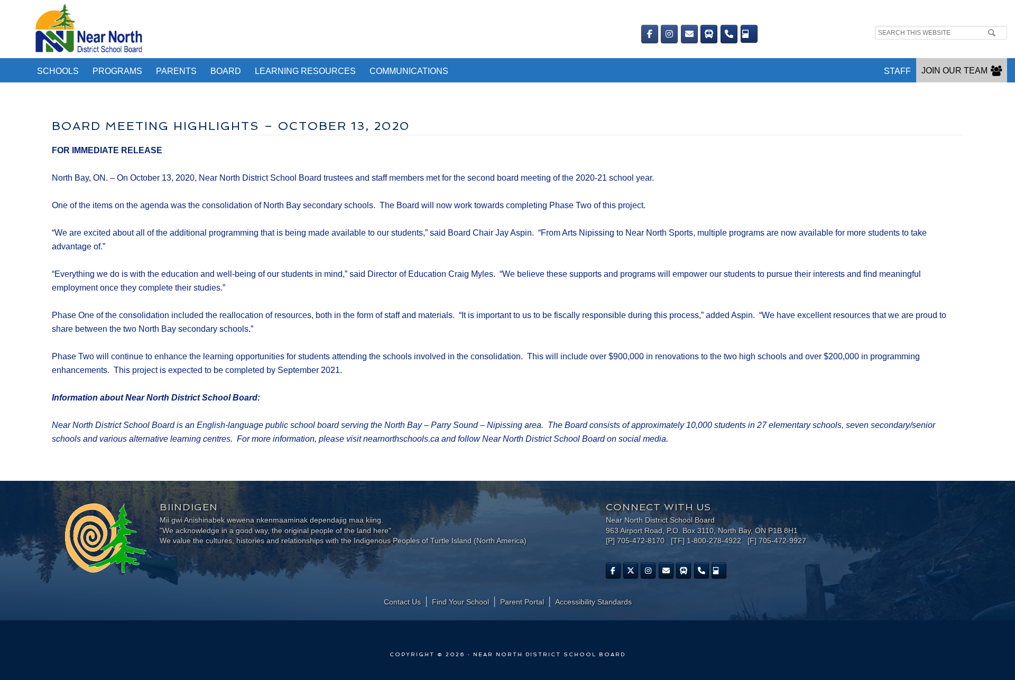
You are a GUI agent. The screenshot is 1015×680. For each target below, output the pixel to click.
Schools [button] (58, 71)
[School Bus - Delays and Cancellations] (708, 34)
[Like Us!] (613, 571)
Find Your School (460, 602)
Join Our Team (954, 70)
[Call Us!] (729, 34)
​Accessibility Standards (593, 602)
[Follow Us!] (630, 571)
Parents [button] (176, 71)
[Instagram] (669, 34)
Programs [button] (117, 71)
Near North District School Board (284, 29)
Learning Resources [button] (305, 71)
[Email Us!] (689, 34)
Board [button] (225, 71)
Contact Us (402, 602)
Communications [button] (409, 71)
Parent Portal (522, 602)
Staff (897, 71)
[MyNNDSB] (749, 34)
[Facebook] (649, 34)
